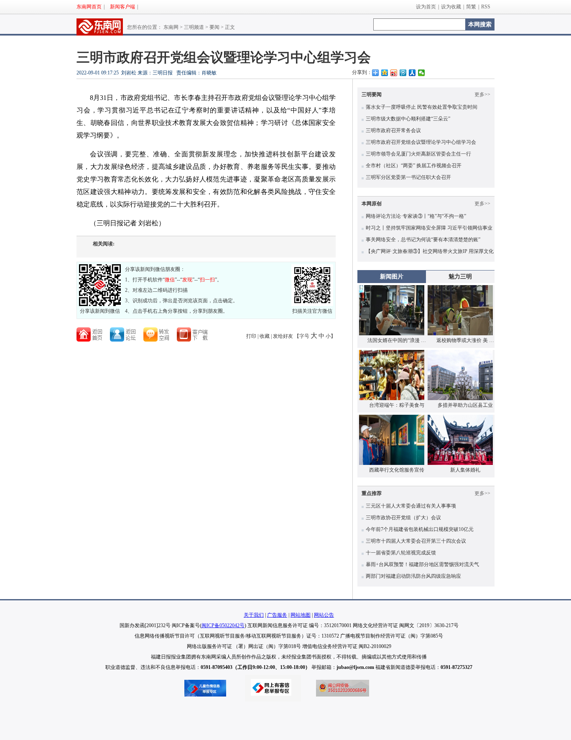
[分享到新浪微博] (393, 72)
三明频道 (194, 27)
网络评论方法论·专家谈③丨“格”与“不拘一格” (416, 216)
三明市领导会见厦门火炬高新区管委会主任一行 (418, 154)
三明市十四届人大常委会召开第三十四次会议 (416, 541)
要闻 (214, 27)
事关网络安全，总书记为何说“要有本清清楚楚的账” (423, 239)
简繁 (471, 7)
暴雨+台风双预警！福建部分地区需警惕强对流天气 (422, 564)
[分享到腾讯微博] (403, 72)
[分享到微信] (421, 72)
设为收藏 (451, 7)
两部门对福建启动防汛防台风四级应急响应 (413, 576)
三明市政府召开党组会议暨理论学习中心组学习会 (421, 142)
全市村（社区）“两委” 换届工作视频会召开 (413, 165)
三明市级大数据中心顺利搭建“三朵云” (408, 119)
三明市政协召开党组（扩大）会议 (403, 518)
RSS (485, 7)
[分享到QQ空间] (384, 72)
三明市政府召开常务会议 (393, 130)
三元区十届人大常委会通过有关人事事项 (411, 506)
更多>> (482, 94)
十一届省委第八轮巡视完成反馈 (401, 553)
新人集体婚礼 (465, 470)
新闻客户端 (122, 7)
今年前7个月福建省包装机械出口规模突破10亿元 (420, 529)
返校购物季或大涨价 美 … (465, 340)
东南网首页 (89, 7)
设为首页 (426, 7)
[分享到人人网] (412, 72)
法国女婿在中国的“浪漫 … (396, 340)
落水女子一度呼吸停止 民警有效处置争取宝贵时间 (421, 107)
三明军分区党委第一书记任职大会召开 (408, 177)
